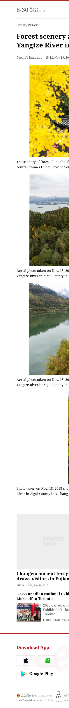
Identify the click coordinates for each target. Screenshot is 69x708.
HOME (21, 25)
